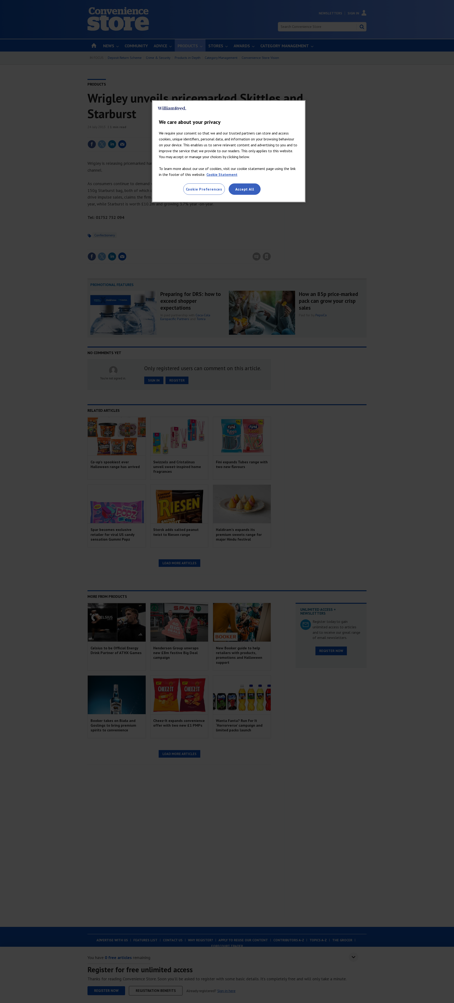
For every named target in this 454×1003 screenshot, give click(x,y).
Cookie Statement (221, 174)
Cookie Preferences (204, 189)
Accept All (244, 189)
